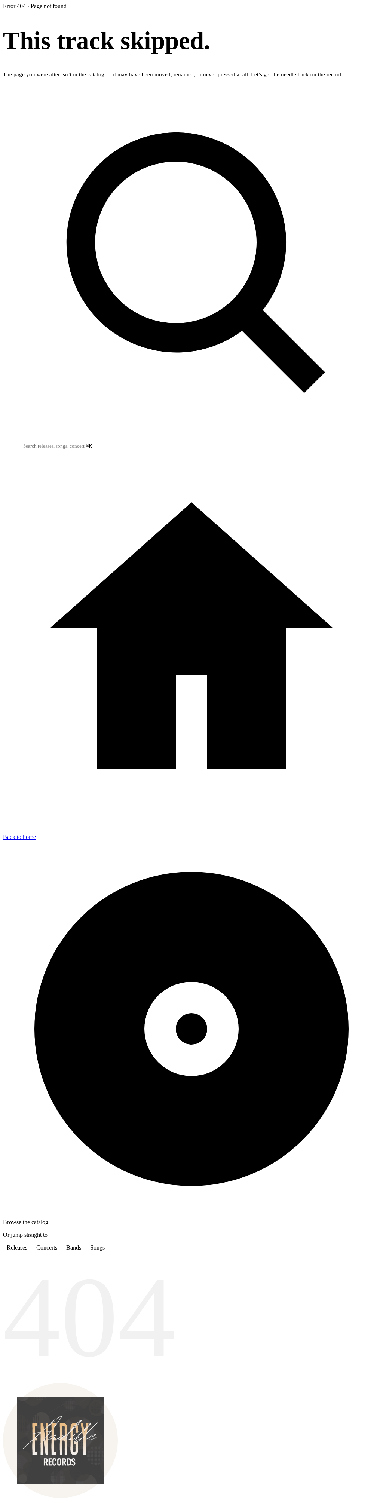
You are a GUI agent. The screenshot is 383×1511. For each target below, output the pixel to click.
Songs (97, 1247)
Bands (73, 1247)
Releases (17, 1247)
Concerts (46, 1247)
